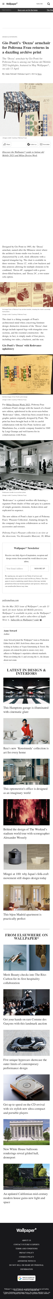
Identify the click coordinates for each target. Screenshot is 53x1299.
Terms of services (33, 576)
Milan (47, 535)
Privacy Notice (35, 578)
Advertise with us (26, 1261)
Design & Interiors (9, 37)
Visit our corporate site (31, 1290)
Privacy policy (26, 1252)
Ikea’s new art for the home (28, 10)
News (40, 74)
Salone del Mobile (25, 609)
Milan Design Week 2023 (18, 404)
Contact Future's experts (26, 1244)
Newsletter (46, 144)
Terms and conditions (27, 1248)
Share (8, 144)
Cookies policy (26, 1257)
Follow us (33, 144)
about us (26, 1240)
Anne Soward (10, 73)
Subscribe (39, 4)
